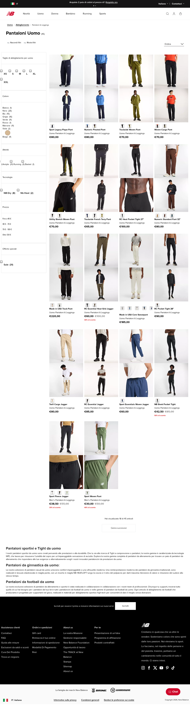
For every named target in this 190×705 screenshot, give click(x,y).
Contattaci (6, 633)
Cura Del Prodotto (10, 652)
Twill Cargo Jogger (58, 404)
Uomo (10, 25)
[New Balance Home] (11, 14)
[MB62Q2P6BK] (52, 215)
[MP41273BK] (157, 400)
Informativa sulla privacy (65, 700)
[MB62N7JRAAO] (94, 126)
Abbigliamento (22, 25)
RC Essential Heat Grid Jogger (98, 309)
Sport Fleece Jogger (58, 496)
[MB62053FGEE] (101, 215)
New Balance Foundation (76, 642)
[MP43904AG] (52, 492)
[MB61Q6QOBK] (87, 400)
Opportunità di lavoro (74, 647)
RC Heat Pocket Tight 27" (131, 219)
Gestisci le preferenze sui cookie (119, 700)
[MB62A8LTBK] (122, 126)
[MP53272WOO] (94, 305)
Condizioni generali (90, 700)
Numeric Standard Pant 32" (167, 219)
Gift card (36, 633)
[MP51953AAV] (172, 215)
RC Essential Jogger (94, 404)
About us (68, 671)
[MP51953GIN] (157, 215)
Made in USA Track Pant (60, 309)
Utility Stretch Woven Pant (62, 219)
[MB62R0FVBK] (157, 126)
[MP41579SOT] (52, 400)
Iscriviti (125, 606)
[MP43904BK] (59, 492)
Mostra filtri (31, 42)
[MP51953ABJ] (164, 215)
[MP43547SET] (129, 308)
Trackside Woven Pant (129, 129)
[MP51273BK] (157, 305)
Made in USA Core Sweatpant (133, 314)
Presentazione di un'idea (107, 633)
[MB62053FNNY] (87, 215)
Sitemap (67, 666)
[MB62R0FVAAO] (164, 126)
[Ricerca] (167, 13)
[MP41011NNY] (122, 400)
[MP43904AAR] (66, 492)
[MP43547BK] (144, 308)
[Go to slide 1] (94, 6)
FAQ (3, 637)
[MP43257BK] (122, 215)
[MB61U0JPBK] (59, 305)
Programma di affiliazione (107, 637)
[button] (174, 13)
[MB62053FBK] (94, 215)
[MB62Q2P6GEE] (59, 215)
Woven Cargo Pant (163, 129)
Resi (34, 652)
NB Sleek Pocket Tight (165, 404)
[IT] (11, 4)
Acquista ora (112, 2)
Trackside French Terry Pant (97, 219)
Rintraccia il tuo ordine (44, 637)
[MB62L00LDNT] (52, 126)
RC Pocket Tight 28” (164, 309)
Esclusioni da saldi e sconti (15, 647)
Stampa (67, 661)
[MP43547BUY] (151, 308)
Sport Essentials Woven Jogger (134, 404)
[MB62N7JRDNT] (87, 126)
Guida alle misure (10, 642)
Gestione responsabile (75, 637)
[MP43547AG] (122, 308)
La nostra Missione (73, 633)
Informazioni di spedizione (46, 642)
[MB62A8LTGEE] (129, 126)
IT (16, 700)
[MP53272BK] (87, 305)
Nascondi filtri (15, 42)
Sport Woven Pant (92, 496)
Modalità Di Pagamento (44, 647)
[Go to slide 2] (96, 6)
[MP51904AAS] (87, 492)
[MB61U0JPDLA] (52, 305)
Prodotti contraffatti (104, 642)
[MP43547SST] (136, 308)
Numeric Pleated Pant (94, 129)
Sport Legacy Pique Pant (61, 129)
